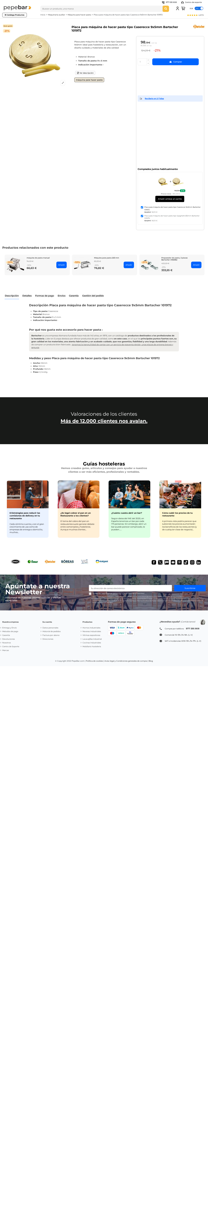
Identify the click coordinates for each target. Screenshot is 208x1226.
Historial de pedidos (51, 631)
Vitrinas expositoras (91, 635)
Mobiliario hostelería (92, 646)
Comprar (177, 61)
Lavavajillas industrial (92, 639)
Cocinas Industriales (92, 642)
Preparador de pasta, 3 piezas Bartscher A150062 (174, 259)
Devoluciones (8, 639)
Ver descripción (86, 73)
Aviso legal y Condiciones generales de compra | (126, 661)
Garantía (6, 635)
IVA (191, 8)
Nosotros (6, 642)
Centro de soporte (193, 2)
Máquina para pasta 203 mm (106, 258)
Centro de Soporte (10, 646)
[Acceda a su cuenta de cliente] (178, 8)
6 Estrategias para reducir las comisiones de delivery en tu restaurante (25, 516)
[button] (195, 15)
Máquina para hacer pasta (89, 80)
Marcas (5, 650)
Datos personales (50, 628)
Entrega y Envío (9, 628)
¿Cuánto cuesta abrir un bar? (126, 513)
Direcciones (47, 639)
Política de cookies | (95, 661)
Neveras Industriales (92, 631)
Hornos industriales (91, 628)
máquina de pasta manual (38, 258)
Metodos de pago (10, 631)
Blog (151, 661)
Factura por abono (51, 635)
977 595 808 (171, 2)
